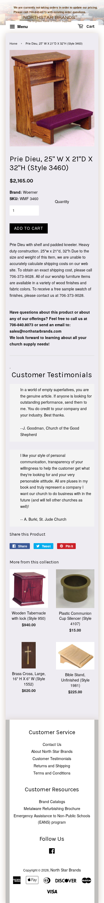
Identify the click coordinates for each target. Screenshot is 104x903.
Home (13, 43)
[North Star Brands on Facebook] (52, 852)
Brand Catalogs (52, 801)
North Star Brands (65, 870)
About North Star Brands (52, 751)
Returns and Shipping (52, 765)
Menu (22, 26)
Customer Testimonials (52, 758)
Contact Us (52, 744)
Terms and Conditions (51, 773)
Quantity (62, 201)
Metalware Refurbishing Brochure (52, 808)
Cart (89, 26)
